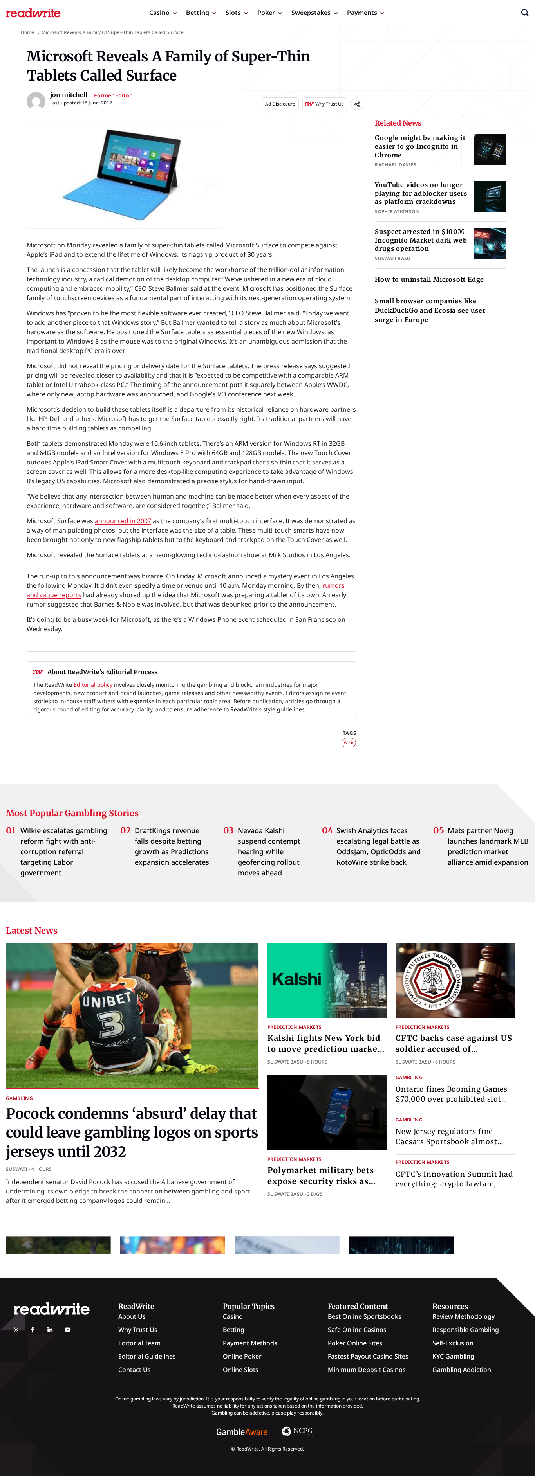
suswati (16, 1169)
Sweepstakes (311, 12)
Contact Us (134, 1369)
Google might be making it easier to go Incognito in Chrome (420, 146)
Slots (233, 12)
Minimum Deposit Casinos (367, 1369)
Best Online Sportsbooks (364, 1316)
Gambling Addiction (461, 1369)
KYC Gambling (453, 1356)
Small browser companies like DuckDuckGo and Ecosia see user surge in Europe (430, 310)
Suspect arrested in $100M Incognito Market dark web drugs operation (421, 240)
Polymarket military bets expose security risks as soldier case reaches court (322, 1181)
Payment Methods (250, 1343)
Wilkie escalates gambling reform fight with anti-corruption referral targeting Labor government (63, 851)
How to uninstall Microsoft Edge (429, 279)
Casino (159, 12)
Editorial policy (93, 684)
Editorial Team (139, 1343)
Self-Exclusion (453, 1343)
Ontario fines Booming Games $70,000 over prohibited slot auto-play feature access (452, 1099)
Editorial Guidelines (147, 1356)
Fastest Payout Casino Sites (368, 1356)
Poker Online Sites (355, 1343)
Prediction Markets (295, 1027)
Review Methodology (463, 1316)
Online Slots (240, 1369)
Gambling (19, 1098)
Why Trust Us (137, 1329)
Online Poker (242, 1356)
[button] (525, 12)
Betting (197, 12)
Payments (362, 12)
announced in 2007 (123, 521)
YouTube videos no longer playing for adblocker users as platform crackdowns (421, 193)
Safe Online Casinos (357, 1329)
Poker (266, 12)
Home (27, 32)
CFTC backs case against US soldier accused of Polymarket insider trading (454, 1049)
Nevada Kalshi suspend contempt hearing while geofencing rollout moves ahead (269, 851)
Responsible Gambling (465, 1329)
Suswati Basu (285, 1061)
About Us (132, 1316)
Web (349, 742)
